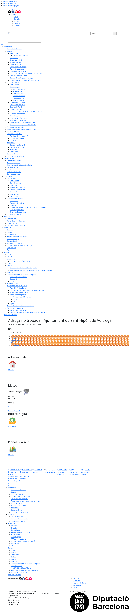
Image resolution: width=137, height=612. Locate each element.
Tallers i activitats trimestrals (21, 532)
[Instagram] (19, 12)
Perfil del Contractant (18, 505)
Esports (13, 552)
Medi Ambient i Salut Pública (21, 568)
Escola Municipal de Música (85, 472)
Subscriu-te (12, 426)
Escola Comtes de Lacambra (62, 472)
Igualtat (14, 550)
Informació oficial (17, 494)
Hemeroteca (15, 543)
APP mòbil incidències (18, 539)
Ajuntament (12, 488)
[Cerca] (114, 33)
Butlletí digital (16, 537)
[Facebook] (13, 12)
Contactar (11, 9)
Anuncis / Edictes (17, 503)
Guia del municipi (17, 517)
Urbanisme (15, 555)
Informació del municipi (19, 519)
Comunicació (15, 530)
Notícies (14, 336)
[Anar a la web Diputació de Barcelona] (99, 602)
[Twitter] (9, 12)
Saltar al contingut (9, 3)
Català (16, 17)
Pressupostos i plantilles (19, 499)
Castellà (17, 19)
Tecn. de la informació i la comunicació (24, 570)
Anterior (11, 411)
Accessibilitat (77, 585)
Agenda (13, 338)
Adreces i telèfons (14, 575)
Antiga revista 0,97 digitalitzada (22, 541)
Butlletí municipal (17, 535)
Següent (17, 411)
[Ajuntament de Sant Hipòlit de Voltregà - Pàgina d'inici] (24, 37)
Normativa (15, 508)
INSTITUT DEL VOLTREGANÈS (74, 473)
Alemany (17, 23)
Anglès (16, 21)
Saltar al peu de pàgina (11, 6)
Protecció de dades (79, 583)
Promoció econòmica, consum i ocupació (25, 564)
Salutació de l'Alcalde (18, 490)
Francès (17, 26)
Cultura (13, 557)
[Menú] (2, 44)
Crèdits (75, 587)
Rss (12, 546)
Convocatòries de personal (20, 497)
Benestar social (16, 566)
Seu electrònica (16, 510)
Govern (13, 492)
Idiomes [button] (14, 15)
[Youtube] (16, 12)
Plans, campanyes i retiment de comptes (25, 501)
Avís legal (76, 578)
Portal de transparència (19, 512)
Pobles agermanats (18, 521)
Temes (10, 548)
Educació (14, 559)
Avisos (13, 343)
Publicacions (15, 345)
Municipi (11, 514)
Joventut (14, 561)
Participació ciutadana (19, 572)
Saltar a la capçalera (10, 1)
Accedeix (11, 370)
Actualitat (11, 523)
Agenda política (16, 341)
